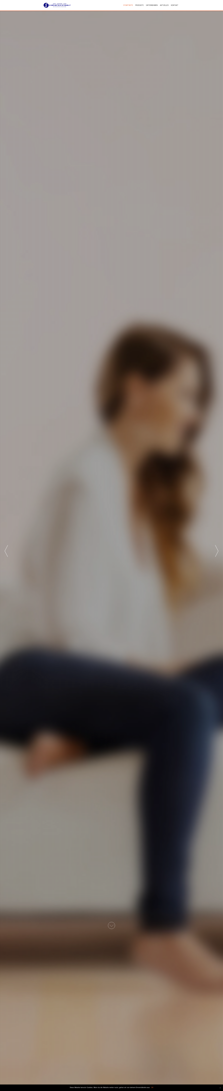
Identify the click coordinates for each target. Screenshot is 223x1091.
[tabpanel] (111, 551)
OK (152, 1087)
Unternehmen (152, 5)
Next (216, 551)
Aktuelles (164, 5)
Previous (6, 551)
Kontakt (174, 5)
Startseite (128, 5)
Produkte (139, 5)
